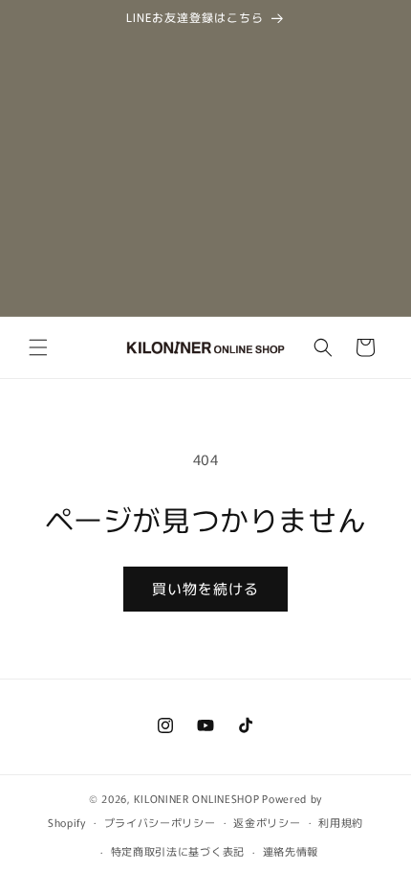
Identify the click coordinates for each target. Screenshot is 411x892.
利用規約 (340, 822)
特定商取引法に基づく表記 (178, 851)
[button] (38, 347)
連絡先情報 (291, 851)
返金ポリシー (266, 822)
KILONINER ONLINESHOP (196, 798)
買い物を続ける (205, 588)
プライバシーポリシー (160, 822)
